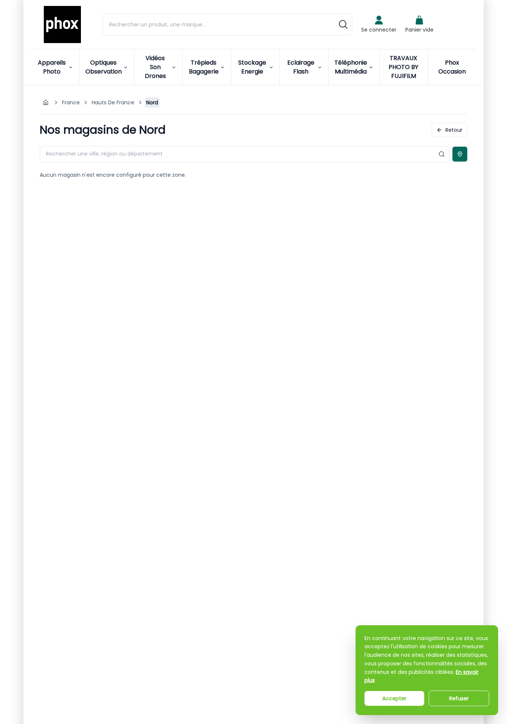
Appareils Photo (52, 67)
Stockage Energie (252, 67)
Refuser (459, 698)
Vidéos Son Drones (155, 67)
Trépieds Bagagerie (204, 67)
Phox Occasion (452, 67)
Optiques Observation (103, 67)
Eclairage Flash (300, 67)
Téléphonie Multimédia (350, 67)
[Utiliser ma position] (459, 154)
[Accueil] (62, 24)
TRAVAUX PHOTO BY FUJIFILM (403, 67)
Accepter (394, 698)
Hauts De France (113, 102)
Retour (453, 130)
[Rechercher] (343, 24)
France (71, 102)
